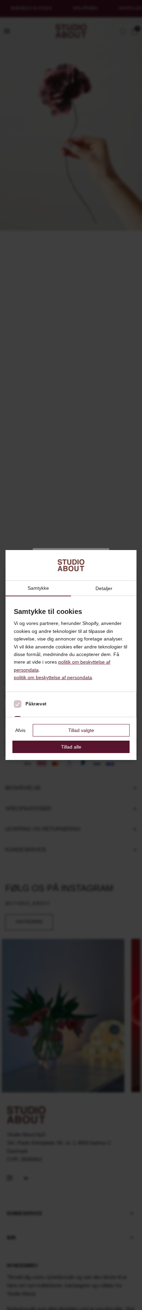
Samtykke (38, 588)
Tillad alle (71, 747)
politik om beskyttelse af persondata (53, 677)
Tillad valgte (81, 730)
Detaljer (103, 588)
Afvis (20, 730)
